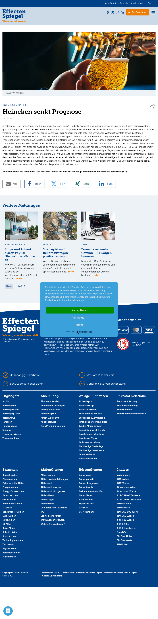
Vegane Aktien (9, 548)
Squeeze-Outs (86, 503)
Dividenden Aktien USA (91, 491)
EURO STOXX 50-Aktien (129, 495)
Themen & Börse (10, 438)
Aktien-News (47, 495)
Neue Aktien (8, 520)
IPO (42, 512)
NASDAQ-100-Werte (127, 512)
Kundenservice (48, 422)
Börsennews (8, 418)
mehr (19, 278)
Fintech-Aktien (10, 495)
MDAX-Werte (124, 507)
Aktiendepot (85, 401)
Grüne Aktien (9, 499)
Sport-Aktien (9, 536)
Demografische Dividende (54, 507)
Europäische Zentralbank (92, 418)
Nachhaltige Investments (91, 450)
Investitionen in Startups (91, 434)
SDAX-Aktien (123, 524)
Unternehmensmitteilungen (131, 413)
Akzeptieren (80, 310)
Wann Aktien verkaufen (53, 520)
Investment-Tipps (88, 438)
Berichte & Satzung (127, 401)
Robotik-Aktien (10, 532)
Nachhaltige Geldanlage (91, 446)
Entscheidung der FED (90, 413)
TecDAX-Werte (124, 540)
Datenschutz (68, 573)
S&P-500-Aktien (125, 520)
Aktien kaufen (48, 475)
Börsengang (85, 475)
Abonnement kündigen (53, 405)
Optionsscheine (87, 454)
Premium (139, 12)
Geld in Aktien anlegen (90, 426)
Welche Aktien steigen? (53, 524)
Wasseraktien (9, 556)
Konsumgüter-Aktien (13, 512)
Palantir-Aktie (86, 499)
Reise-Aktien (8, 528)
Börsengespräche (11, 413)
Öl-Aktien (7, 524)
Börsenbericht (9, 405)
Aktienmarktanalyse (51, 487)
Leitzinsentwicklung (89, 442)
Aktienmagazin (48, 413)
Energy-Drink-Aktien (13, 491)
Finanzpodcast (9, 426)
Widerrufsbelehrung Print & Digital (120, 573)
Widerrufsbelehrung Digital (89, 573)
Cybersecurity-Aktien (13, 483)
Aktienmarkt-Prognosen (53, 491)
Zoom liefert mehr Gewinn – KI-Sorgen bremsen (96, 253)
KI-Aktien (7, 507)
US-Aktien (122, 544)
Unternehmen (124, 409)
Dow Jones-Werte (126, 491)
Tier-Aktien (8, 544)
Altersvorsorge (86, 405)
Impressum (47, 573)
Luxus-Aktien (9, 516)
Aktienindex (123, 475)
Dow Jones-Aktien (126, 487)
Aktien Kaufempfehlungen (54, 479)
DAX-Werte (123, 483)
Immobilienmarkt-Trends (92, 430)
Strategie (7, 430)
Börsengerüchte (10, 409)
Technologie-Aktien (12, 540)
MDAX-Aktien (124, 503)
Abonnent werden (50, 401)
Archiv (5, 401)
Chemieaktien (9, 479)
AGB (57, 573)
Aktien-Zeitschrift (50, 418)
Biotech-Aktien (10, 475)
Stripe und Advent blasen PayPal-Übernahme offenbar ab (20, 255)
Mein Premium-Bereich (53, 426)
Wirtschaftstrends (88, 458)
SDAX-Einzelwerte (126, 528)
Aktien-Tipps (47, 499)
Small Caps (122, 532)
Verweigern (79, 317)
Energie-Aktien (10, 487)
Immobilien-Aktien (12, 503)
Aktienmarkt (47, 483)
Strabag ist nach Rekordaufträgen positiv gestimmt (55, 253)
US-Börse (84, 507)
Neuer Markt (85, 495)
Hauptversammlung (127, 405)
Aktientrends (47, 503)
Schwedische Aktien (51, 516)
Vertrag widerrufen (50, 409)
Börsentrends (86, 487)
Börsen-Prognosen (88, 483)
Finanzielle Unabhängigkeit (93, 422)
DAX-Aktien (123, 479)
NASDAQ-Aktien (125, 516)
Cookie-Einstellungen (52, 576)
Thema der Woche (11, 434)
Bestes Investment (88, 409)
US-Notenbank (86, 512)
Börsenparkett (86, 479)
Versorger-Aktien (11, 552)
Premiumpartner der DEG (141, 344)
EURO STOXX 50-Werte (129, 499)
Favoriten (7, 422)
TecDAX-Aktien (125, 536)
